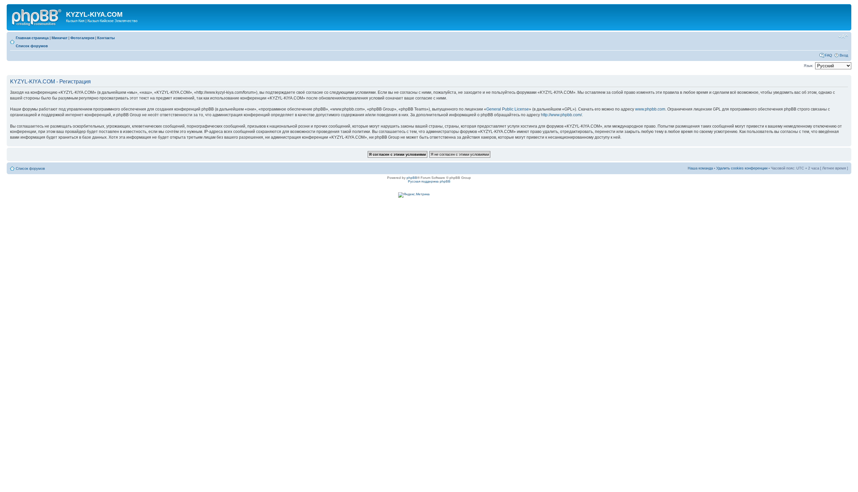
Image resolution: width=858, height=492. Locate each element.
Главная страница (32, 38)
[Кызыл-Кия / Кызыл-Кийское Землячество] (37, 16)
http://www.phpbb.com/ (561, 115)
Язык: (808, 66)
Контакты (106, 38)
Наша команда (700, 168)
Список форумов (32, 46)
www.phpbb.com (650, 109)
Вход (844, 55)
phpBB (412, 178)
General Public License (507, 109)
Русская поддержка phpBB (429, 181)
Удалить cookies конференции (742, 168)
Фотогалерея (82, 38)
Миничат (59, 38)
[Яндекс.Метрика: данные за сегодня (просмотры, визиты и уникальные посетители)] (414, 195)
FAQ (828, 55)
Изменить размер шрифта (843, 36)
